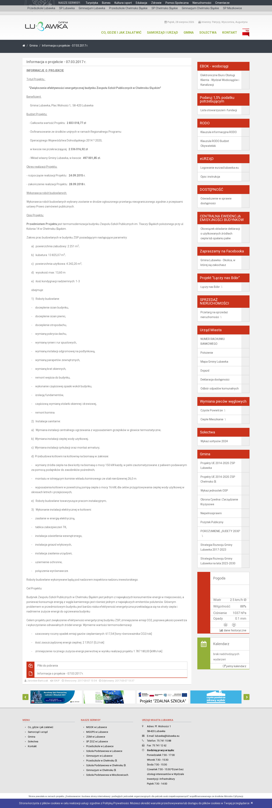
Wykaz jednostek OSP (214, 490)
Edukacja (141, 2)
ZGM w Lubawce (95, 736)
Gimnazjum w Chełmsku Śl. (101, 770)
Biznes (106, 2)
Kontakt (229, 32)
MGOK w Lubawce (96, 727)
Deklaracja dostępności (215, 379)
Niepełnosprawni (211, 513)
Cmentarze (222, 2)
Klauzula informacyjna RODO (219, 132)
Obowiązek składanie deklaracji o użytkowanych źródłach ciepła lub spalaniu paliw (220, 233)
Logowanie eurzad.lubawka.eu (220, 167)
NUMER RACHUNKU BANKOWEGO (213, 341)
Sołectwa (208, 32)
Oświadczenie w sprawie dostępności (216, 201)
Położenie (207, 352)
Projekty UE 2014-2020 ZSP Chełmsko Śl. (218, 479)
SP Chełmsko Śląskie (165, 8)
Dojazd (205, 370)
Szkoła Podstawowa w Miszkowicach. (107, 774)
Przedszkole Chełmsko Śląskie (128, 8)
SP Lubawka (67, 8)
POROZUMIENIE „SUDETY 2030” (220, 531)
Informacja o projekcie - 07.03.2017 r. (65, 45)
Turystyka (92, 2)
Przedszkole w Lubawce (99, 746)
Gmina (189, 32)
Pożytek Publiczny (212, 522)
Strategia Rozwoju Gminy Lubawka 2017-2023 (216, 547)
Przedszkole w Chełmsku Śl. (101, 760)
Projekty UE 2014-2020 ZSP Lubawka (218, 465)
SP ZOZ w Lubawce (97, 741)
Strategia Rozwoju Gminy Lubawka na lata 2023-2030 (218, 561)
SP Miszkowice (232, 8)
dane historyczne (234, 630)
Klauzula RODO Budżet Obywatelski (215, 143)
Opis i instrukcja (210, 176)
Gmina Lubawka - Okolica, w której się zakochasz (218, 263)
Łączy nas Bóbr (210, 286)
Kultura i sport (123, 2)
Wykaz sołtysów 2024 (214, 441)
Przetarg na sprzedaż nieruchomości (214, 315)
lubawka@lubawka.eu (167, 735)
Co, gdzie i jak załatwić (121, 32)
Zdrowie (156, 2)
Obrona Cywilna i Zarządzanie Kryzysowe (219, 502)
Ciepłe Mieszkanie (212, 419)
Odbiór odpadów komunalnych (220, 388)
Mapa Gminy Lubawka (214, 361)
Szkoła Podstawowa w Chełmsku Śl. (106, 765)
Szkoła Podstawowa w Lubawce (104, 751)
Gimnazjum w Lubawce (99, 755)
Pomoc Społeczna (177, 2)
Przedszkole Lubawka (41, 8)
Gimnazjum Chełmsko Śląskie (200, 8)
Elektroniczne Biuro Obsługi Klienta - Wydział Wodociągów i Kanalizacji (220, 80)
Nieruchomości (202, 2)
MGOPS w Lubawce (97, 731)
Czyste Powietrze (212, 410)
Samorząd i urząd (162, 32)
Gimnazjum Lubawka (92, 8)
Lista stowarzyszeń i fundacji (219, 110)
